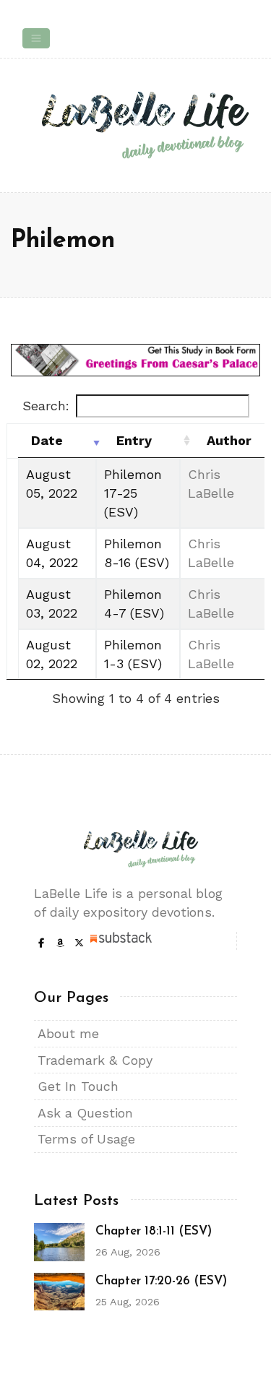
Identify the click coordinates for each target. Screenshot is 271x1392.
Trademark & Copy (95, 1060)
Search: (45, 405)
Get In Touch (78, 1086)
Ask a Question (85, 1112)
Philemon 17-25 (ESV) (133, 493)
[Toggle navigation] (36, 38)
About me (68, 1033)
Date (47, 440)
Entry (134, 440)
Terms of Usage (86, 1138)
